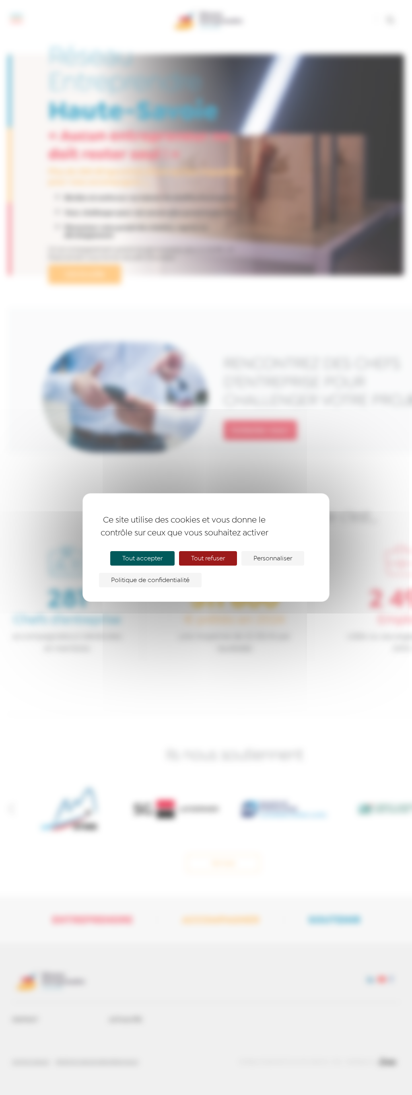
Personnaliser (272, 558)
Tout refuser (208, 558)
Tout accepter (142, 558)
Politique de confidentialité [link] (150, 580)
